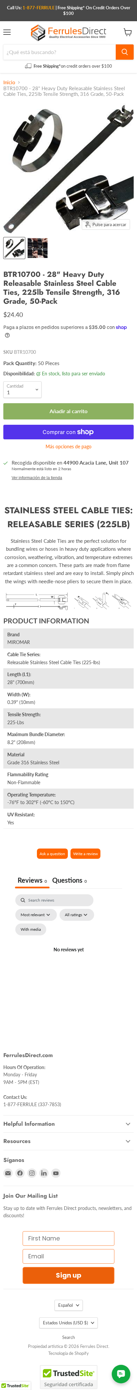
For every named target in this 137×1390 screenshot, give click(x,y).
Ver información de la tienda (37, 477)
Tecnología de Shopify (68, 1353)
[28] (37, 248)
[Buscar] (125, 52)
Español (65, 1305)
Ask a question (52, 853)
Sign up (68, 1275)
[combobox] (59, 52)
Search (68, 1337)
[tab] (69, 880)
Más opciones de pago (68, 446)
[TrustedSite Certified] (69, 1377)
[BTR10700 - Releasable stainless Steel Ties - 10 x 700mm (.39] (14, 248)
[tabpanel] (68, 957)
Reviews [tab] (32, 880)
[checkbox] (30, 929)
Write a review (85, 853)
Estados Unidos (65, 1322)
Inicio (9, 82)
